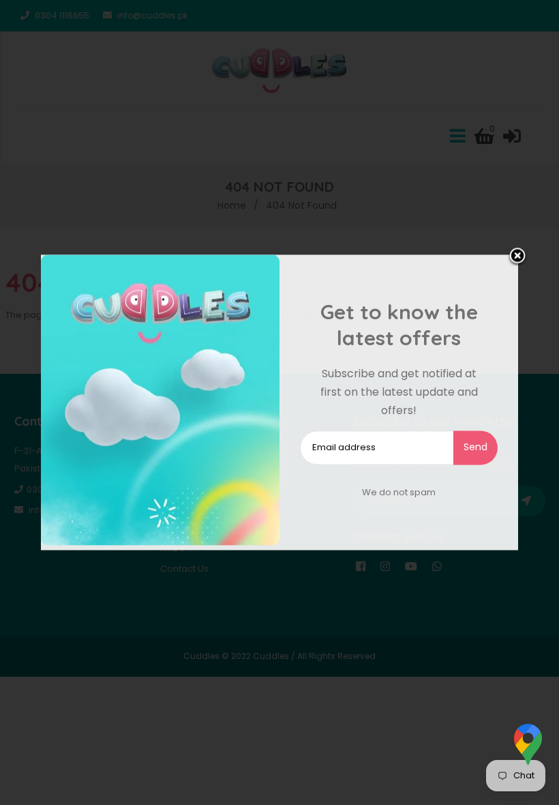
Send (475, 447)
